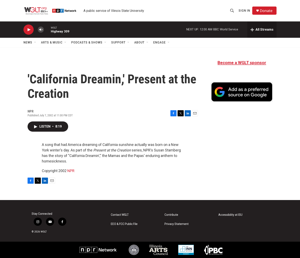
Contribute (171, 214)
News (27, 42)
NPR (70, 171)
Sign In (244, 10)
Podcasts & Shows (86, 42)
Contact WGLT (120, 214)
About (139, 42)
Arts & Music (51, 42)
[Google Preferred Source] (241, 91)
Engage (159, 42)
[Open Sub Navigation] (35, 42)
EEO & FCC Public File (124, 224)
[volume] (40, 29)
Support (118, 42)
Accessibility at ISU (230, 214)
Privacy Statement (176, 224)
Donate (266, 11)
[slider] (47, 29)
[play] (28, 29)
